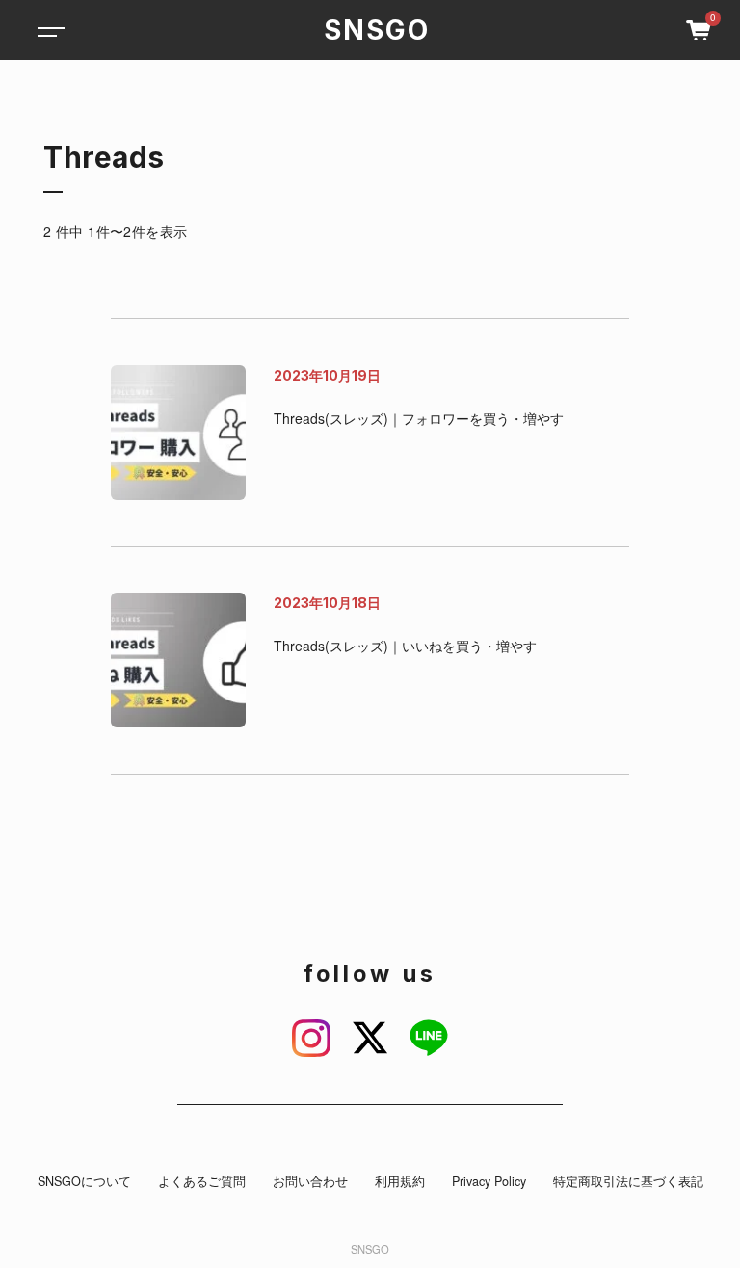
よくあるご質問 (202, 1181)
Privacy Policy (489, 1181)
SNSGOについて (84, 1181)
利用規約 (400, 1181)
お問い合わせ (310, 1181)
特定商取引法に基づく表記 (628, 1181)
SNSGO (377, 29)
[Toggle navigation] (48, 30)
